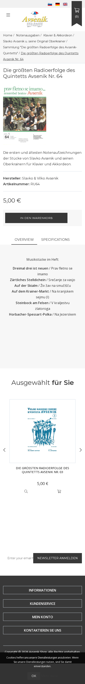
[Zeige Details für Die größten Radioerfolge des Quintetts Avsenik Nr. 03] (42, 431)
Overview (24, 240)
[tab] (24, 240)
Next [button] (80, 450)
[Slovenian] (50, 4)
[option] (42, 447)
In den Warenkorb (36, 218)
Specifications (55, 240)
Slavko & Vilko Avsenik (40, 178)
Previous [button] (4, 450)
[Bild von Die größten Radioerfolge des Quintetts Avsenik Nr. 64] (24, 113)
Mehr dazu (49, 676)
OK (34, 676)
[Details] (25, 491)
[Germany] (57, 4)
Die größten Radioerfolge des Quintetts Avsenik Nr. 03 (42, 470)
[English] (65, 4)
